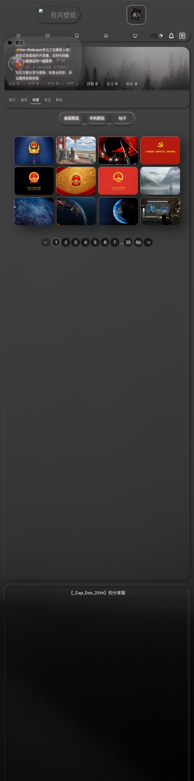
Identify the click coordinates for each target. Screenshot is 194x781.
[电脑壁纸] (47, 36)
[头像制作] (105, 36)
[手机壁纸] (76, 36)
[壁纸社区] (18, 36)
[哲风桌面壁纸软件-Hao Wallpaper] (135, 36)
